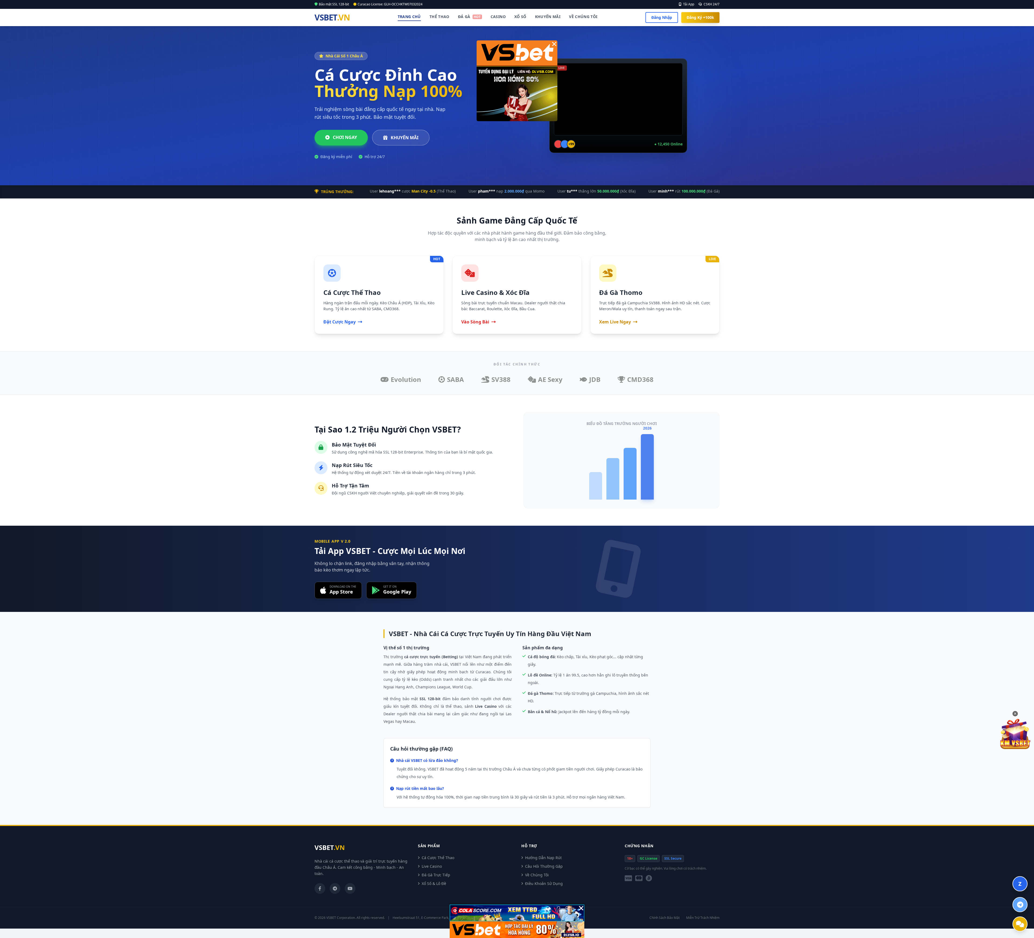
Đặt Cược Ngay (339, 322)
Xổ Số (520, 16)
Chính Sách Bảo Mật (664, 918)
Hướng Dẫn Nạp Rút (543, 857)
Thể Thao (439, 16)
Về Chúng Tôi (583, 16)
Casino (498, 16)
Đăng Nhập (661, 17)
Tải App (688, 4)
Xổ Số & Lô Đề (434, 883)
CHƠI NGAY (344, 137)
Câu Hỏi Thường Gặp (544, 866)
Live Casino (432, 866)
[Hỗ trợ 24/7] (1020, 924)
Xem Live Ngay (615, 322)
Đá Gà (469, 16)
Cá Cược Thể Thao (438, 857)
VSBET (332, 17)
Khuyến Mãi (548, 16)
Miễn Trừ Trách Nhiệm (702, 918)
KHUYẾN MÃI (404, 138)
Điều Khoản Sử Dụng (544, 883)
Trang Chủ (409, 16)
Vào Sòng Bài (475, 322)
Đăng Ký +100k (700, 17)
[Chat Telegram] (1020, 904)
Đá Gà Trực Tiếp (436, 874)
